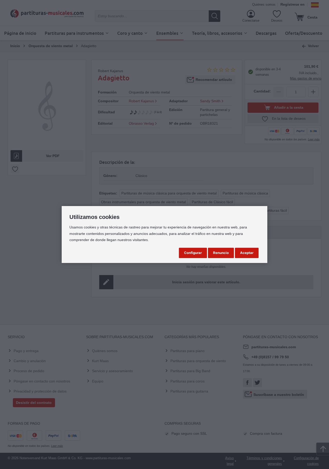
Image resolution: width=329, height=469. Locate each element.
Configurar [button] (193, 253)
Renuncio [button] (221, 253)
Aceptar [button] (246, 253)
